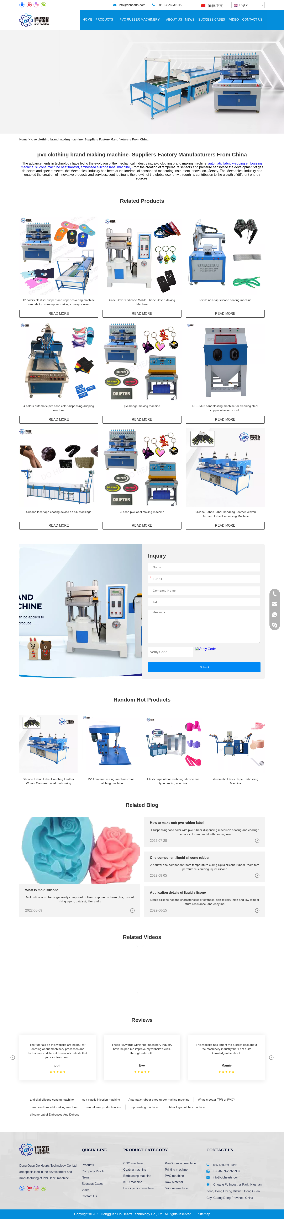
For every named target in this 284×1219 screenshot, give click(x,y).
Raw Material (174, 1182)
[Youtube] (29, 4)
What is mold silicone (42, 890)
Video (85, 1190)
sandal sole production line (103, 1107)
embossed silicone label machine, (106, 167)
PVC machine (174, 1175)
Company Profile (93, 1171)
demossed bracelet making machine (54, 1107)
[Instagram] (36, 5)
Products (88, 1165)
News (86, 1177)
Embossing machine (137, 1175)
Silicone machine (176, 1188)
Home (23, 139)
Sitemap (204, 1214)
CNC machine (133, 1163)
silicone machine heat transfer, (58, 167)
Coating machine (134, 1169)
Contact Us (89, 1196)
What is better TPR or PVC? (216, 1099)
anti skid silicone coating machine (52, 1099)
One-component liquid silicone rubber (180, 857)
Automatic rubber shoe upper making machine (158, 1099)
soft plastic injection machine (101, 1099)
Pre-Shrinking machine (180, 1163)
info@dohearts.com (132, 5)
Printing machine (176, 1169)
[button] (12, 1057)
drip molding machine (144, 1107)
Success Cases (93, 1183)
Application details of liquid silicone (178, 892)
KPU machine (132, 1182)
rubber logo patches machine (186, 1107)
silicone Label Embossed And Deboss (54, 1114)
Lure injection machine (138, 1188)
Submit (204, 667)
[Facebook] (22, 4)
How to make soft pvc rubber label (177, 823)
